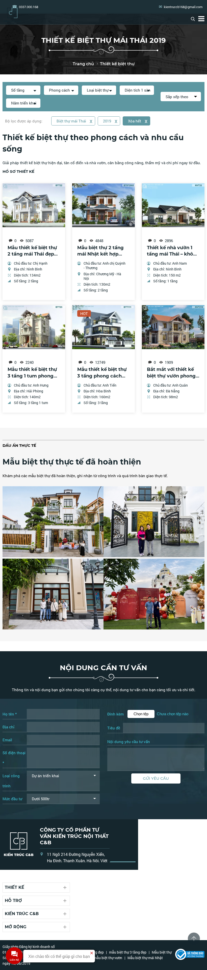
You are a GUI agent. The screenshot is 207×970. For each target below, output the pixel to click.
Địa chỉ (8, 726)
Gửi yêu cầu (156, 778)
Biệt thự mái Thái (74, 120)
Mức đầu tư (12, 798)
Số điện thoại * (14, 757)
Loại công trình (11, 780)
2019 (110, 120)
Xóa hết (137, 120)
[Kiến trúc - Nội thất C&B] (12, 10)
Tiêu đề (113, 727)
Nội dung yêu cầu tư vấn (128, 742)
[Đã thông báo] (189, 958)
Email (7, 739)
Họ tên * (10, 713)
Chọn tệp (141, 714)
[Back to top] (194, 939)
